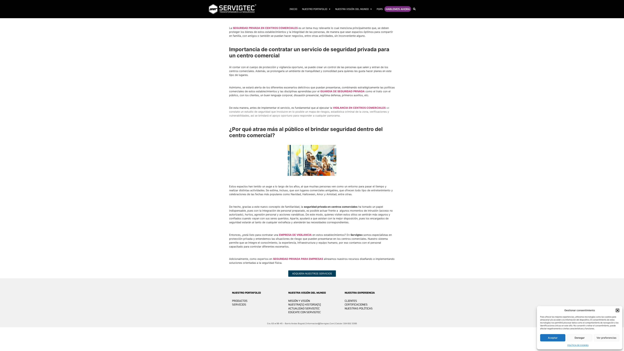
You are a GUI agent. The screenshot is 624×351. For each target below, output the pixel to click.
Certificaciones (356, 304)
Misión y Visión (299, 300)
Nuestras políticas (359, 308)
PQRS (380, 9)
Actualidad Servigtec (304, 308)
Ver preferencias (606, 337)
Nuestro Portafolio (314, 9)
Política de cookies (578, 345)
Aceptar (553, 337)
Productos (239, 300)
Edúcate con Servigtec (304, 312)
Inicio (293, 9)
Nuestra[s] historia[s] (304, 304)
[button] (617, 310)
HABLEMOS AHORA (398, 9)
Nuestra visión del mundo (352, 9)
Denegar (580, 337)
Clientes (351, 300)
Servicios (239, 304)
